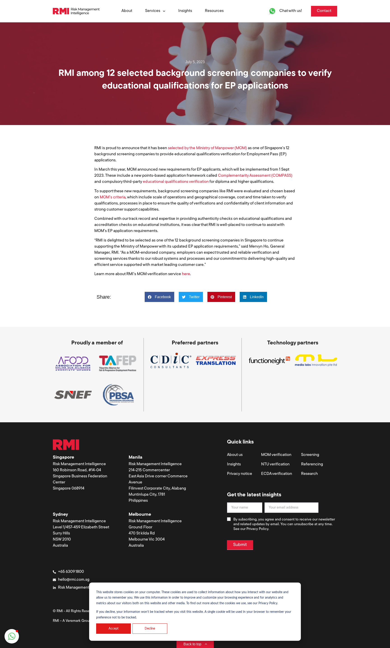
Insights (234, 464)
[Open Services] (163, 11)
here (186, 274)
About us (235, 455)
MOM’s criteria (112, 197)
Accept (113, 628)
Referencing (312, 464)
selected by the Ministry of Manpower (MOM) (207, 148)
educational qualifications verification (176, 182)
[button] (159, 297)
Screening (310, 455)
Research (309, 474)
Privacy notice (239, 474)
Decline (150, 628)
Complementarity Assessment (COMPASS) (255, 176)
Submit (240, 545)
